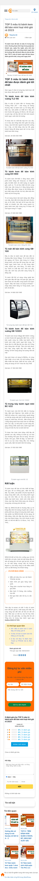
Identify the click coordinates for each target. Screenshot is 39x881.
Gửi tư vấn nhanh (19, 705)
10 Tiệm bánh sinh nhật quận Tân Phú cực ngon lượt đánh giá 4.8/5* (26, 868)
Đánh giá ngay (19, 744)
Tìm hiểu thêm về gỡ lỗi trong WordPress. (17, 877)
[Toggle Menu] (6, 11)
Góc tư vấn (15, 19)
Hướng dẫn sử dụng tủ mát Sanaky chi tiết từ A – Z (11, 834)
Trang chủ (7, 19)
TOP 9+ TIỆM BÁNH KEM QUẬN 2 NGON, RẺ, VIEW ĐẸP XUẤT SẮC (27, 836)
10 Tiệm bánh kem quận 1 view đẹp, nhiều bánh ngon (11, 866)
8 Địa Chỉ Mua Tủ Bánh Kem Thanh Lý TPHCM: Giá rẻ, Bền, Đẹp (21, 641)
